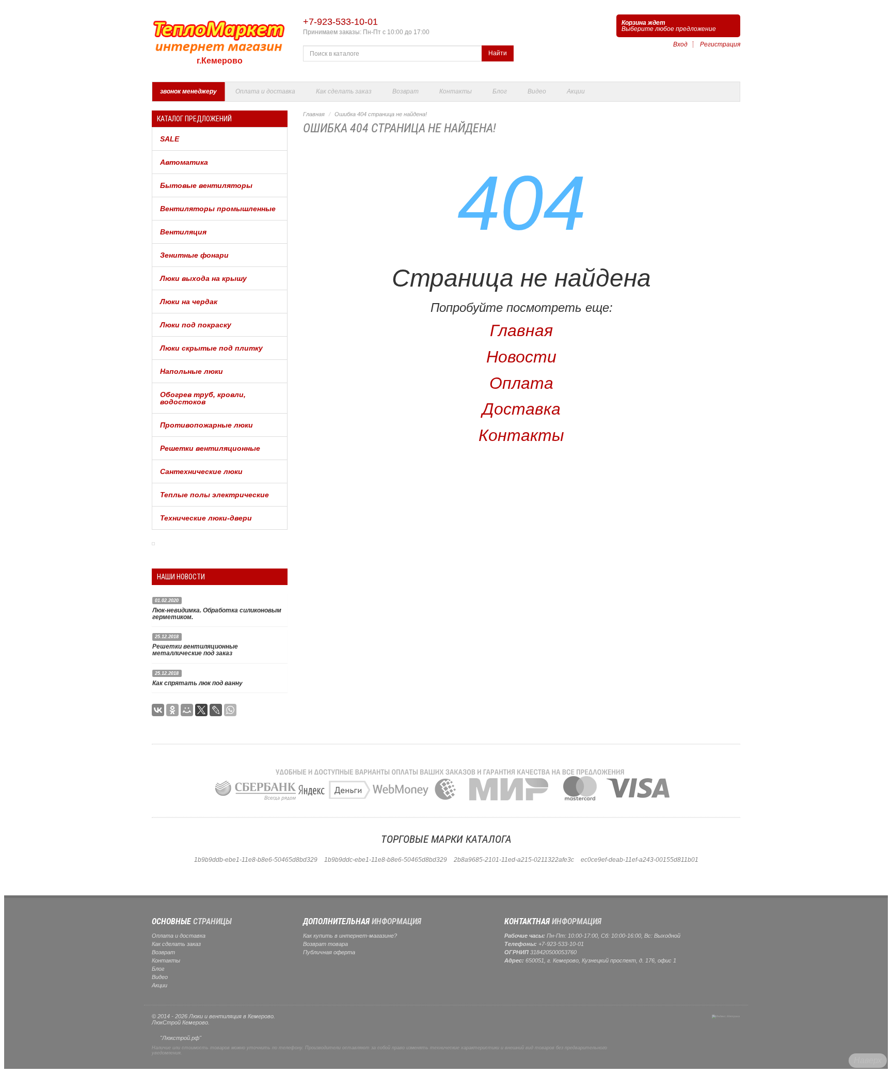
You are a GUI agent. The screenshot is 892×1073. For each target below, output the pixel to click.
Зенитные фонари (194, 255)
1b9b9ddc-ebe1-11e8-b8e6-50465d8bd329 (385, 859)
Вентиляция (183, 232)
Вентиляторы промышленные (218, 208)
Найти (497, 53)
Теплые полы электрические (214, 495)
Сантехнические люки (201, 471)
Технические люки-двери (206, 518)
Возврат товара (325, 944)
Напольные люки (191, 371)
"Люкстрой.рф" (180, 1038)
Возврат (405, 91)
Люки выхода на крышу (203, 278)
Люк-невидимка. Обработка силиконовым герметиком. (216, 614)
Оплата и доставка (265, 91)
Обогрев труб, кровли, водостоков (203, 398)
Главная (314, 114)
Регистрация (720, 44)
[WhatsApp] (230, 710)
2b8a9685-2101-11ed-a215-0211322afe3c (514, 859)
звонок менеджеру (188, 91)
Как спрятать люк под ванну (197, 683)
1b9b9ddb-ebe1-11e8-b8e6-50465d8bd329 (255, 859)
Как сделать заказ (344, 91)
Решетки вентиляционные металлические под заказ (195, 650)
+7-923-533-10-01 (340, 22)
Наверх (868, 1060)
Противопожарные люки (206, 425)
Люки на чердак (188, 301)
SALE (169, 139)
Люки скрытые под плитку (211, 348)
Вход (680, 44)
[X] (201, 710)
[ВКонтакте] (158, 710)
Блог (499, 91)
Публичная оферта (329, 952)
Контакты (455, 91)
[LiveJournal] (216, 710)
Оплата (521, 383)
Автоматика (184, 162)
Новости (521, 357)
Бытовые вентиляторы (206, 185)
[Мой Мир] (187, 710)
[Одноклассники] (172, 710)
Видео (537, 91)
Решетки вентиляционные (210, 448)
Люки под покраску (195, 325)
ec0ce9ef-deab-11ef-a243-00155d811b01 (639, 859)
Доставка (521, 409)
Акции (576, 91)
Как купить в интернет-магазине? (350, 936)
